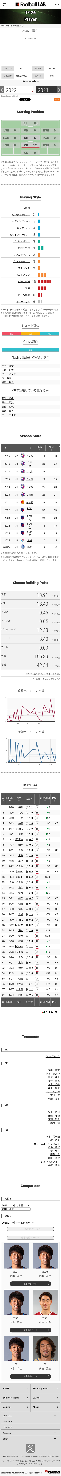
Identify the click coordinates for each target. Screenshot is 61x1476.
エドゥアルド (9, 415)
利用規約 (6, 1456)
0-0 (31, 839)
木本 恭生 (54, 1084)
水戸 (29, 546)
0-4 (31, 871)
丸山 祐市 (54, 1070)
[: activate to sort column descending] (6, 448)
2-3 (31, 877)
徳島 (20, 898)
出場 (39, 447)
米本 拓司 (54, 1112)
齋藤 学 (55, 1154)
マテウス (55, 1151)
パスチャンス (23, 268)
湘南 (20, 844)
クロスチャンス (21, 261)
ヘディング (21, 221)
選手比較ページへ (30, 1237)
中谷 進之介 (53, 1073)
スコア (29, 798)
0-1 (31, 903)
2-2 (31, 968)
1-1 (31, 935)
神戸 (20, 823)
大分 (20, 850)
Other (5, 1439)
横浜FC (19, 828)
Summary (7, 1433)
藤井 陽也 (54, 1080)
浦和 (20, 909)
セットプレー (20, 234)
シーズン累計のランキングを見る (43, 679)
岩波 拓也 (8, 406)
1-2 (31, 860)
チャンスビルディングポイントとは (42, 673)
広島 (20, 855)
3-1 (31, 984)
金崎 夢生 (54, 1165)
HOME (3, 26)
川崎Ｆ (19, 871)
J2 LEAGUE (7, 1422)
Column (7, 1407)
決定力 (26, 207)
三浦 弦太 (8, 369)
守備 (27, 288)
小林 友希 (8, 365)
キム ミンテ (9, 374)
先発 (51, 447)
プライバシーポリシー (29, 1456)
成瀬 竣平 (54, 1098)
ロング (23, 228)
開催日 (9, 798)
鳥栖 (29, 540)
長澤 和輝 (54, 1115)
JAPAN (36, 1398)
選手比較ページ (30, 1284)
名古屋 (29, 502)
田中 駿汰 (8, 402)
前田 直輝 (54, 1158)
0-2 (31, 887)
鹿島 (20, 834)
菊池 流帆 (8, 398)
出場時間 (45, 798)
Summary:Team (40, 1388)
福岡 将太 (8, 382)
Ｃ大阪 (29, 456)
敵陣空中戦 (24, 248)
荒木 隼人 (8, 410)
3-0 (31, 828)
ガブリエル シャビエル (47, 1143)
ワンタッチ (21, 214)
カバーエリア (23, 301)
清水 (20, 893)
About (35, 1407)
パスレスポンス (21, 241)
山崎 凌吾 (54, 1140)
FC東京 (19, 839)
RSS (57, 99)
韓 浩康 (6, 378)
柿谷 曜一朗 (53, 1136)
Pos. (54, 798)
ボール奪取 (24, 294)
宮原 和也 (54, 1077)
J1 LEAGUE (7, 1416)
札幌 (20, 812)
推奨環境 (15, 1456)
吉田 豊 (55, 1095)
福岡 (20, 807)
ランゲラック (53, 1056)
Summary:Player (11, 1398)
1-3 (31, 914)
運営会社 (42, 1456)
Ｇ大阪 (19, 866)
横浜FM (19, 925)
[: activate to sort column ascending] (13, 448)
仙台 (20, 903)
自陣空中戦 (24, 281)
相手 (19, 798)
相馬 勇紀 (54, 1147)
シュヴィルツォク (50, 1161)
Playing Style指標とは (13, 316)
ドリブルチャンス (20, 254)
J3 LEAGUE (7, 1427)
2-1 (31, 807)
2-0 (31, 866)
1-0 (31, 812)
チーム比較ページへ (30, 1229)
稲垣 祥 (55, 1123)
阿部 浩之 (54, 1119)
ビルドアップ (23, 274)
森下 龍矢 (54, 1088)
